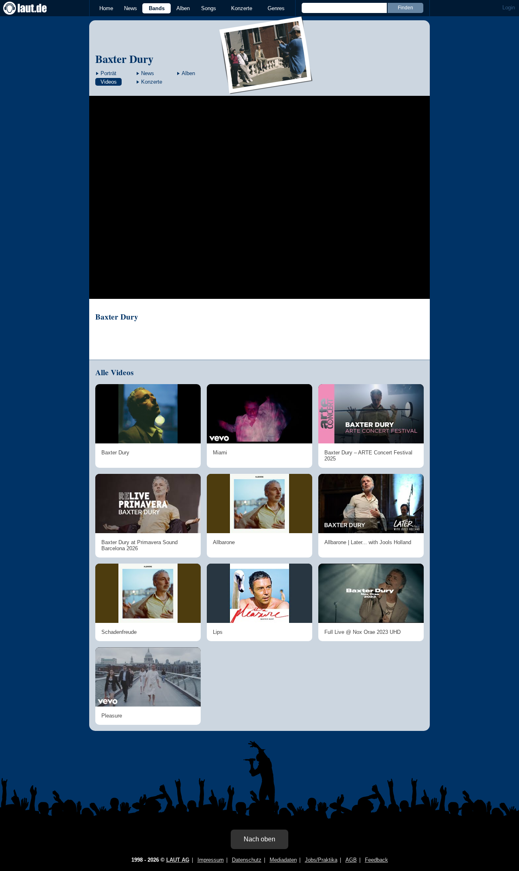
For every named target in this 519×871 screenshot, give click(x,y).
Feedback (376, 860)
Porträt (108, 73)
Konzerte (241, 8)
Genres (276, 8)
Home (106, 8)
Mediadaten (283, 860)
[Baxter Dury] (266, 89)
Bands (157, 8)
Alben (183, 8)
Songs (208, 8)
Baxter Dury (124, 59)
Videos (109, 82)
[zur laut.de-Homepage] (32, 8)
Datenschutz (247, 860)
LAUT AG (177, 860)
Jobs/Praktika (321, 860)
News (130, 8)
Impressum (210, 860)
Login (508, 7)
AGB (351, 860)
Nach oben (259, 839)
